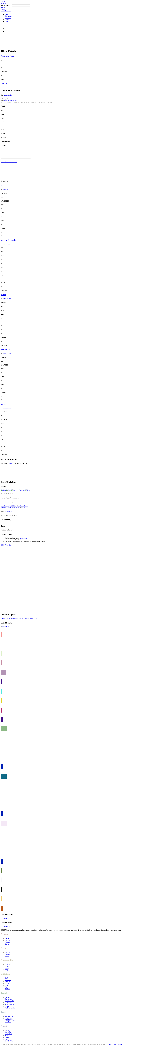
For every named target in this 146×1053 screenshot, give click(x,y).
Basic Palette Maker (10, 100)
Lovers (7, 968)
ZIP (35, 618)
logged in (12, 463)
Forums (7, 964)
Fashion (7, 981)
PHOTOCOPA (10, 1020)
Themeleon (8, 1018)
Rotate (3, 56)
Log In (3, 1)
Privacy (7, 1035)
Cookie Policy (9, 1041)
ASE (20, 618)
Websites (7, 1006)
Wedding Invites (10, 1008)
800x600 (10, 508)
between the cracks (8, 240)
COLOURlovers (6, 11)
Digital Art (8, 980)
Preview (20, 506)
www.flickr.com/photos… (9, 162)
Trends (7, 19)
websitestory (9, 95)
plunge (3, 404)
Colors (7, 938)
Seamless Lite (9, 1016)
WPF (12, 618)
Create (3, 9)
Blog (6, 970)
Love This (4, 83)
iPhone (25, 506)
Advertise (8, 1030)
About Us (8, 1032)
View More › (6, 626)
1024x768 (17, 508)
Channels (8, 18)
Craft (6, 978)
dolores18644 (7, 353)
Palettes (7, 940)
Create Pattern (9, 56)
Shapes (7, 944)
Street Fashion (9, 1004)
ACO (23, 618)
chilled (3, 295)
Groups (7, 966)
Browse (7, 14)
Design (8, 618)
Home (7, 983)
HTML (32, 618)
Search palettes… (6, 5)
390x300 (3, 508)
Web (6, 987)
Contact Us (8, 1034)
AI (26, 618)
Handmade (8, 999)
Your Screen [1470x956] (8, 506)
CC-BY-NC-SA (6, 545)
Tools (6, 21)
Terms (7, 1037)
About (4, 1026)
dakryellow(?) (6, 349)
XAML (16, 618)
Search (3, 7)
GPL (28, 618)
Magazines (8, 1002)
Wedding (7, 989)
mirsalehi (5, 189)
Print (6, 985)
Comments (4, 71)
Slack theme (8, 511)
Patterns (7, 942)
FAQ (6, 1039)
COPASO (8, 1022)
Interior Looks (9, 1001)
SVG (4, 618)
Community (8, 16)
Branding (8, 997)
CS (2, 618)
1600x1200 (24, 508)
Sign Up (3, 3)
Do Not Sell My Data (115, 1044)
